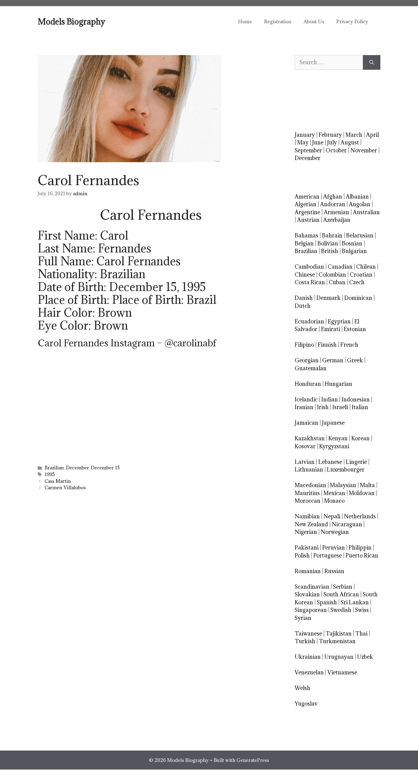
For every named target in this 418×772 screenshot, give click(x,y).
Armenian (336, 212)
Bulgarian (354, 251)
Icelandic (306, 399)
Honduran (308, 383)
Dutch (303, 305)
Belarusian (359, 235)
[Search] (371, 62)
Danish (304, 297)
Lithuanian (309, 469)
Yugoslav (306, 703)
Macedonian (310, 485)
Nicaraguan (347, 524)
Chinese (305, 274)
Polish (302, 555)
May (302, 142)
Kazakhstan (310, 438)
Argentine (307, 212)
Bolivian (327, 243)
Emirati (330, 329)
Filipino (304, 344)
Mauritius (307, 493)
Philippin (360, 547)
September (308, 150)
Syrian (303, 617)
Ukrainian (308, 656)
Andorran (332, 204)
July (332, 142)
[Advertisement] (151, 413)
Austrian (308, 219)
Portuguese (327, 555)
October (336, 150)
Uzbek (365, 656)
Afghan (332, 196)
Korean (360, 438)
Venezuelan (309, 672)
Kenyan (338, 438)
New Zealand (311, 524)
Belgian (304, 243)
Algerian (305, 204)
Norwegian (335, 531)
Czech (356, 282)
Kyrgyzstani (334, 446)
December (77, 468)
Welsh (302, 688)
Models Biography (71, 21)
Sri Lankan (355, 602)
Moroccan (307, 500)
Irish (323, 407)
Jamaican (306, 422)
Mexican (334, 493)
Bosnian (352, 243)
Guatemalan (311, 368)
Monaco (334, 500)
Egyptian (339, 321)
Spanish (327, 602)
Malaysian (343, 485)
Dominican (358, 297)
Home (245, 21)
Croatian (361, 274)
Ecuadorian (309, 321)
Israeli (340, 407)
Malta (367, 485)
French (349, 344)
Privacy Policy (352, 21)
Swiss (362, 609)
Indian (329, 399)
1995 (50, 474)
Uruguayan (338, 656)
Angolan (359, 204)
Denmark (328, 297)
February (330, 134)
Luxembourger (345, 469)
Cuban (337, 282)
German (332, 360)
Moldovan (362, 493)
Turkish (305, 641)
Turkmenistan (337, 641)
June (317, 142)
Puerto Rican (361, 555)
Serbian (342, 586)
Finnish (327, 344)
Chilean (366, 266)
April (372, 134)
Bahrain (332, 235)
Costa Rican (310, 282)
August (350, 142)
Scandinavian (312, 586)
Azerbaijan (336, 219)
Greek (355, 360)
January (305, 134)
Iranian (304, 407)
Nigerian (306, 531)
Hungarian (338, 383)
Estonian (355, 329)
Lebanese (330, 461)
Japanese (333, 422)
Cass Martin (58, 481)
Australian (366, 212)
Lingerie (356, 461)
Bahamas (306, 235)
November (363, 150)
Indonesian (355, 399)
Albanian (357, 196)
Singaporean (311, 609)
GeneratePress (253, 760)
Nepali (331, 516)
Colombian (332, 274)
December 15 (105, 468)
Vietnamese (342, 672)
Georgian (307, 360)
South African (341, 594)
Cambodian (309, 266)
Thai (361, 633)
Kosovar (305, 446)
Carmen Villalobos (65, 487)
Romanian (308, 571)
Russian (334, 571)
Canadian (340, 266)
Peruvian (333, 547)
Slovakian (307, 594)
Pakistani (307, 547)
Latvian (305, 461)
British (329, 251)
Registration (277, 21)
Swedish (340, 609)
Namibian (307, 516)
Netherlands (360, 516)
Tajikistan (339, 633)
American (307, 196)
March (353, 134)
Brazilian (54, 468)
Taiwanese (308, 633)
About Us (314, 21)
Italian (360, 407)
